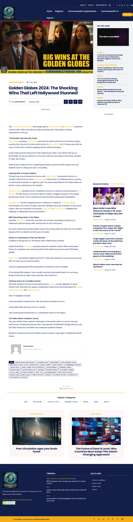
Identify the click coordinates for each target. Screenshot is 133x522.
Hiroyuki (41, 370)
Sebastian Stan (14, 203)
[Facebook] (117, 5)
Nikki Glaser (21, 220)
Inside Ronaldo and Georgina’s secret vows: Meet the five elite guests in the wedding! (107, 253)
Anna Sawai (19, 290)
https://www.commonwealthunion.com (32, 349)
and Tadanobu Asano (68, 362)
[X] (127, 5)
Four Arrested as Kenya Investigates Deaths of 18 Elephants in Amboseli (107, 80)
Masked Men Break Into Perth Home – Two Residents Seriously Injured (110, 91)
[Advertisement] (46, 115)
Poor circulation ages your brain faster (36, 450)
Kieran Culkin (13, 258)
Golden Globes (15, 370)
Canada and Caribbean (107, 65)
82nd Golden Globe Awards (22, 127)
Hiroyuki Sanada (52, 370)
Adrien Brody (54, 144)
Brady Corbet (13, 141)
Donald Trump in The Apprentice (33, 367)
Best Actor (24, 365)
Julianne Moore (51, 176)
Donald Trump (47, 208)
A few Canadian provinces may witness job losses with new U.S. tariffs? (110, 70)
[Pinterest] (75, 102)
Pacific (100, 87)
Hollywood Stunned (67, 370)
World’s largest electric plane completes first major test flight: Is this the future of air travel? (108, 228)
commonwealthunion (73, 365)
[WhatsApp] (129, 5)
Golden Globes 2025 (29, 370)
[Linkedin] (122, 5)
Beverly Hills (68, 127)
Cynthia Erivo (14, 367)
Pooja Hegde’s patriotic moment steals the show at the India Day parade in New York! (108, 241)
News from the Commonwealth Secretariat (61, 479)
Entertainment (16, 82)
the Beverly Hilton (55, 127)
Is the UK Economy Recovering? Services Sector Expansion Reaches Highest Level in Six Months (110, 58)
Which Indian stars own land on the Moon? (107, 265)
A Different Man (42, 362)
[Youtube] (122, 519)
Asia (48, 487)
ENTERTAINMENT (52, 367)
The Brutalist (72, 375)
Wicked (24, 377)
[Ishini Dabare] (10, 102)
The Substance (15, 377)
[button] (109, 5)
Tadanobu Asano (33, 290)
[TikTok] (124, 5)
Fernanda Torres (15, 191)
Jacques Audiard (27, 372)
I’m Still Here (14, 372)
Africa (99, 76)
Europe (100, 52)
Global (100, 98)
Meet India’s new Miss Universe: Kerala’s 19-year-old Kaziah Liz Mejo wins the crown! (107, 212)
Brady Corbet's (58, 365)
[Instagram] (119, 5)
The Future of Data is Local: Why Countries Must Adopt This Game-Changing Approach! (96, 451)
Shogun (47, 375)
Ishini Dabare (20, 102)
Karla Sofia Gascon (65, 372)
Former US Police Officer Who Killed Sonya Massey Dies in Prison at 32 (109, 102)
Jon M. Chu (28, 246)
